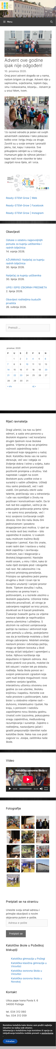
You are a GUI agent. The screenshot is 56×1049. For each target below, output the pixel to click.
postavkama (47, 1033)
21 (8, 375)
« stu (9, 386)
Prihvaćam (10, 1041)
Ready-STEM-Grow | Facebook (24, 205)
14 (8, 369)
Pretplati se (16, 933)
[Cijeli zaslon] (46, 788)
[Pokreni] (9, 788)
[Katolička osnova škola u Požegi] (28, 8)
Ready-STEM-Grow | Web (21, 197)
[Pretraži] (51, 21)
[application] (28, 779)
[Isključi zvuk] (41, 788)
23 (21, 375)
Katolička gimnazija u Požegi (28, 958)
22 (15, 375)
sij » (34, 386)
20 (46, 369)
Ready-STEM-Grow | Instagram (25, 213)
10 (27, 364)
